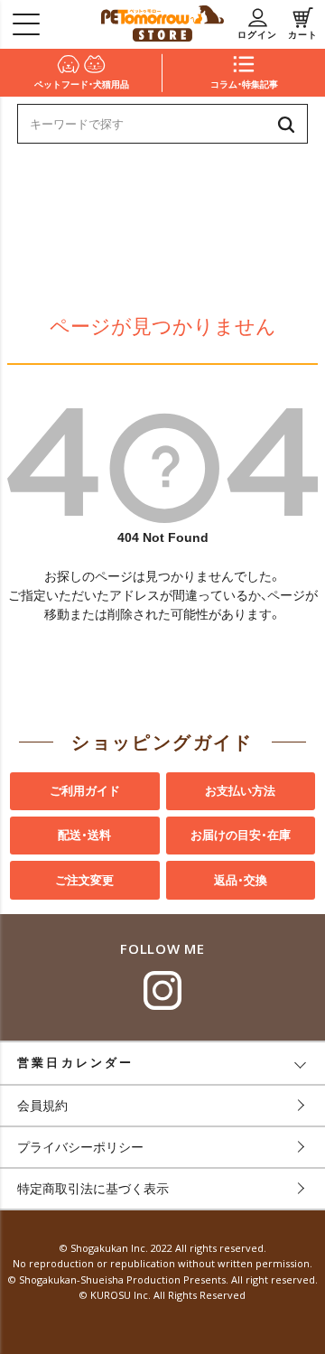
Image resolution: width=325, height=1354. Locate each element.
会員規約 (42, 1105)
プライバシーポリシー (80, 1147)
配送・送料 (84, 835)
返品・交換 (240, 880)
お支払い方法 (240, 791)
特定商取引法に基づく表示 (93, 1188)
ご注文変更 (84, 880)
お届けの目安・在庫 (240, 835)
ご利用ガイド (85, 791)
